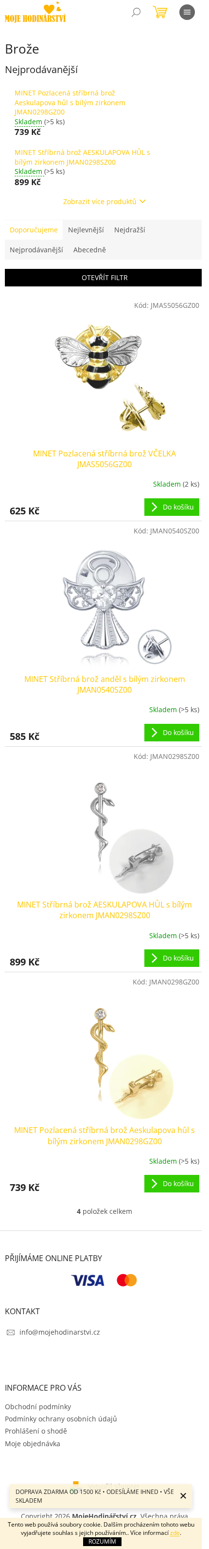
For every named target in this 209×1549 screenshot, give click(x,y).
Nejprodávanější (36, 249)
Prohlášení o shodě (36, 1431)
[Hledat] (136, 12)
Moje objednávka (32, 1443)
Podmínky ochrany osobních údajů (61, 1418)
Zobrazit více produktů (100, 201)
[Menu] (187, 12)
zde (175, 1533)
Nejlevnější (86, 229)
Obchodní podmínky (38, 1406)
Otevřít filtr (105, 277)
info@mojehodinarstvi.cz (59, 1332)
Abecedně (89, 249)
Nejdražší (129, 229)
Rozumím (102, 1541)
